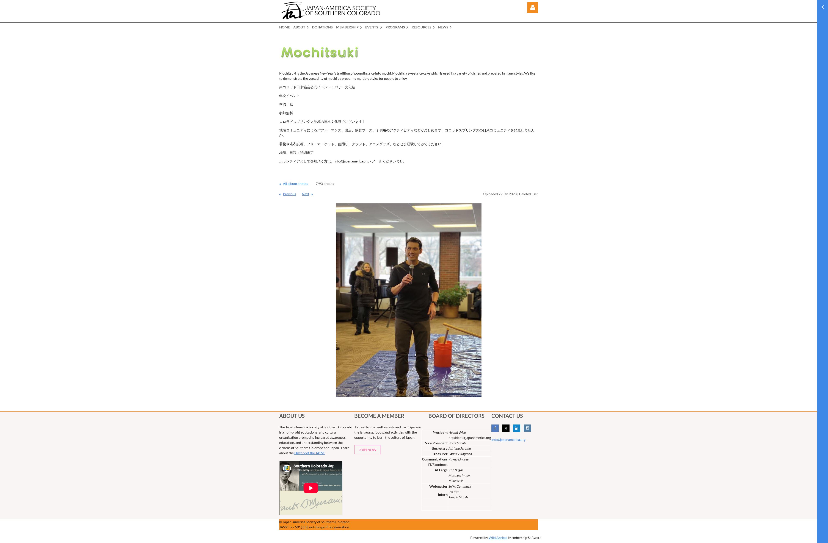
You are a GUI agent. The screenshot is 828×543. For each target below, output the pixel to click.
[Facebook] (495, 428)
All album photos (295, 183)
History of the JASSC (309, 453)
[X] (506, 428)
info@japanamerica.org (508, 439)
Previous (289, 194)
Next (305, 194)
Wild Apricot (498, 537)
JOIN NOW (367, 450)
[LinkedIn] (516, 428)
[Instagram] (527, 428)
